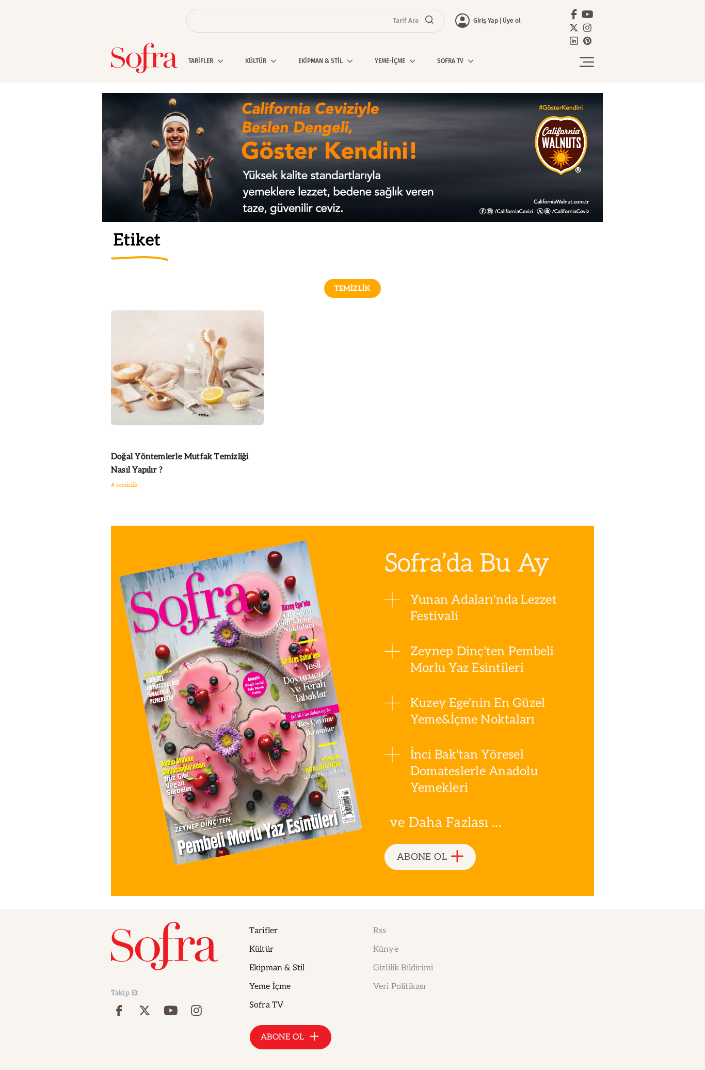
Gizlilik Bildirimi (403, 968)
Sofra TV (266, 1005)
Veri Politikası (399, 987)
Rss (379, 931)
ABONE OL (422, 857)
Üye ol (512, 21)
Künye (385, 949)
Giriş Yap (485, 21)
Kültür (261, 949)
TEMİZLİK (352, 288)
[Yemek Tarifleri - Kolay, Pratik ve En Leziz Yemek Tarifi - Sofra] (144, 58)
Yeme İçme (270, 987)
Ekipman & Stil (277, 968)
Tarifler (263, 931)
